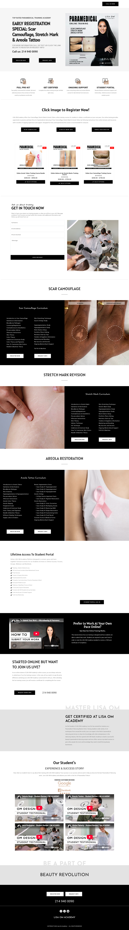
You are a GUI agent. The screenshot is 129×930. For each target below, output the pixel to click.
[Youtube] (68, 911)
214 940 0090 (49, 692)
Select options (32, 182)
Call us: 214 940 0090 (25, 51)
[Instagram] (64, 911)
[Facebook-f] (61, 911)
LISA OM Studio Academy (93, 737)
